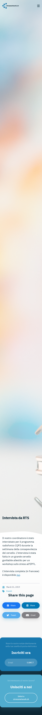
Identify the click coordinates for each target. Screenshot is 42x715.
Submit (30, 662)
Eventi (9, 591)
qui (18, 574)
